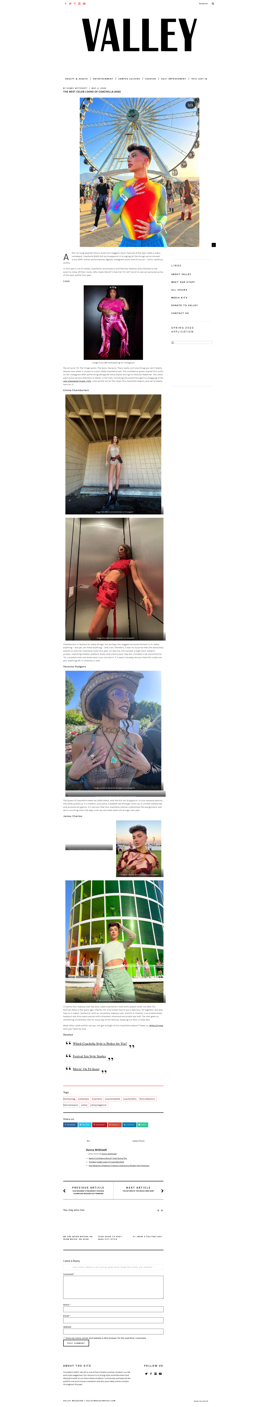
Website (67, 1327)
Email (143, 1125)
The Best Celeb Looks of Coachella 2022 (106, 1162)
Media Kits (179, 297)
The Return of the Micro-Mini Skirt (138, 1189)
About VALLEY (181, 274)
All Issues (179, 290)
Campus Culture (129, 79)
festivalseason (70, 1105)
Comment (69, 1274)
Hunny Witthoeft (109, 1154)
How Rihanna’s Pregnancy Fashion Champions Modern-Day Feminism (119, 1166)
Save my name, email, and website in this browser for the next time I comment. (106, 1338)
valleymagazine (99, 1105)
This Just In (199, 79)
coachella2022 (112, 1099)
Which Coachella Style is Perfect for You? (100, 1043)
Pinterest (100, 1125)
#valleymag (69, 1099)
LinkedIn (130, 1125)
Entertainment (103, 79)
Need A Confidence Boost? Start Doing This (108, 1158)
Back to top (200, 1401)
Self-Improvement (173, 79)
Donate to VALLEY (184, 305)
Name (67, 1304)
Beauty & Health (76, 79)
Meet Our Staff (183, 282)
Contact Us (180, 313)
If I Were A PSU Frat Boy (147, 1237)
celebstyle (83, 1099)
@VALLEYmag (156, 1025)
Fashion (150, 79)
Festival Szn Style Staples (89, 1056)
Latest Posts (138, 1141)
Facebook (70, 1125)
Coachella (97, 1099)
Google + (115, 1125)
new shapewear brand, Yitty (77, 381)
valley (84, 1105)
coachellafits (130, 1099)
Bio (88, 1141)
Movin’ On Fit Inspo (86, 1069)
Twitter (85, 1125)
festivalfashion (147, 1099)
